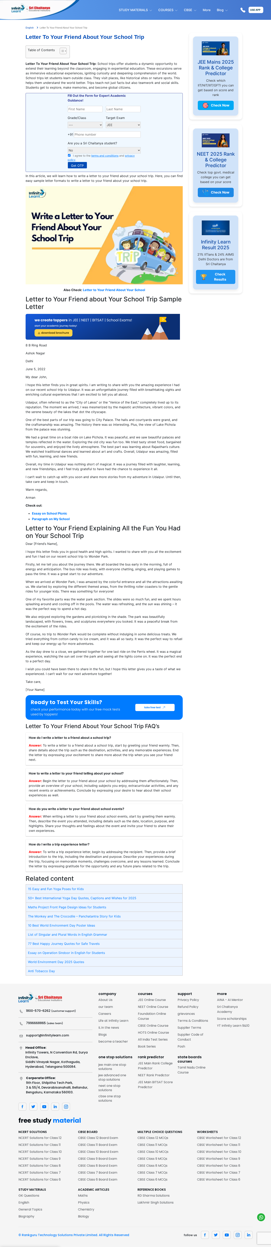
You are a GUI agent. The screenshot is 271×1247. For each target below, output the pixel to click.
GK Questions (28, 1195)
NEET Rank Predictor (154, 1075)
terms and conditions (104, 155)
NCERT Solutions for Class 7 (39, 1172)
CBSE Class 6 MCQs (152, 1179)
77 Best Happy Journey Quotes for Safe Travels (64, 944)
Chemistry (86, 1209)
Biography (26, 1216)
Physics (83, 1202)
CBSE (188, 10)
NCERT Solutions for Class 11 (39, 1145)
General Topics (30, 1209)
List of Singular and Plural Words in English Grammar (67, 934)
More (206, 10)
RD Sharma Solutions (153, 1195)
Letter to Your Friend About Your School (114, 290)
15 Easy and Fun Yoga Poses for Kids (56, 889)
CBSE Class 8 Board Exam (97, 1165)
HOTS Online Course (153, 1032)
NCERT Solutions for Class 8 (39, 1165)
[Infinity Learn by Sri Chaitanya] (39, 10)
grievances (186, 1013)
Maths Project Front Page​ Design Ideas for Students (67, 907)
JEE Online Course (152, 1000)
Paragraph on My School (51, 519)
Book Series (147, 1046)
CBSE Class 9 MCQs (152, 1158)
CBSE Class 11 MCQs (152, 1145)
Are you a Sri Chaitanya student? (92, 143)
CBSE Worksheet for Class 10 (219, 1151)
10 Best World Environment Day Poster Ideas (61, 925)
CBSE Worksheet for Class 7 (218, 1172)
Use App (255, 9)
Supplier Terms (189, 1027)
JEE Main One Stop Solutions (112, 1066)
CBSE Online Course (153, 1025)
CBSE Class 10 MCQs (152, 1151)
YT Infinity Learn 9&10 (233, 1025)
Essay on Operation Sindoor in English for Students (66, 953)
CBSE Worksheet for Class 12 (219, 1138)
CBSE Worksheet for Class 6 (218, 1179)
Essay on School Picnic (49, 513)
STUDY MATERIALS (133, 10)
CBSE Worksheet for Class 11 (218, 1145)
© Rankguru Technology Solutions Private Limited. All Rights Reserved (73, 1235)
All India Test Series (153, 1039)
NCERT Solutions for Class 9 (39, 1158)
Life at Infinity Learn (113, 1020)
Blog (220, 10)
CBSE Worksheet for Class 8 (218, 1165)
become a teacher (113, 1041)
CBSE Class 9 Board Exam (97, 1158)
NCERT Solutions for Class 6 (39, 1179)
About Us (105, 1000)
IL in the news (108, 1027)
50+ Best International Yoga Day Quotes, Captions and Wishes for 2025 (82, 898)
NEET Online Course (153, 1007)
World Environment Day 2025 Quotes (56, 962)
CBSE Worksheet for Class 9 (218, 1158)
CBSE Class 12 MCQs (152, 1138)
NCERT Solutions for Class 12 (40, 1138)
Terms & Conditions (193, 1020)
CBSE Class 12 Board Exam (98, 1138)
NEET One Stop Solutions (109, 1087)
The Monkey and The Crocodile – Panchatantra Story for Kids (74, 916)
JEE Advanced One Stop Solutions (112, 1077)
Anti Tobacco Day (41, 971)
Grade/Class (77, 118)
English (23, 1202)
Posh (181, 1046)
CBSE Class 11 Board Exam (97, 1145)
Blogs (102, 1034)
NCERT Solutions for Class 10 (40, 1151)
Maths (83, 1195)
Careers (104, 1013)
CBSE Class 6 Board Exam (97, 1179)
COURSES (165, 10)
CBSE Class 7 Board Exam (97, 1172)
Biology (83, 1216)
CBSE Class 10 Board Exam (98, 1151)
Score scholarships (232, 1018)
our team (105, 1007)
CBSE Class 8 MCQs (152, 1165)
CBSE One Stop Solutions (109, 1098)
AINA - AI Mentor (230, 1000)
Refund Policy (188, 1007)
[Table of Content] (63, 51)
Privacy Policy (188, 1000)
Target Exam (115, 118)
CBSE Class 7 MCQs (152, 1172)
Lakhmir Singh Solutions (155, 1202)
